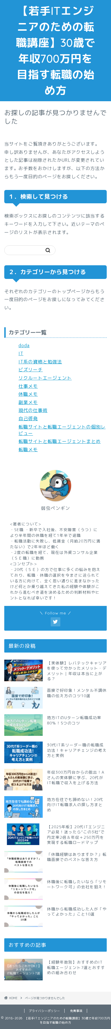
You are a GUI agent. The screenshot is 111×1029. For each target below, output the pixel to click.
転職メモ (28, 449)
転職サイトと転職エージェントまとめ (59, 441)
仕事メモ (28, 386)
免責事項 (76, 1011)
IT (20, 353)
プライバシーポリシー (44, 1011)
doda (24, 345)
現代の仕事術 (33, 410)
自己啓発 (28, 418)
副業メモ (28, 402)
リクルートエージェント (45, 378)
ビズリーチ (30, 370)
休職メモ (28, 394)
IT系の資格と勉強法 (40, 362)
